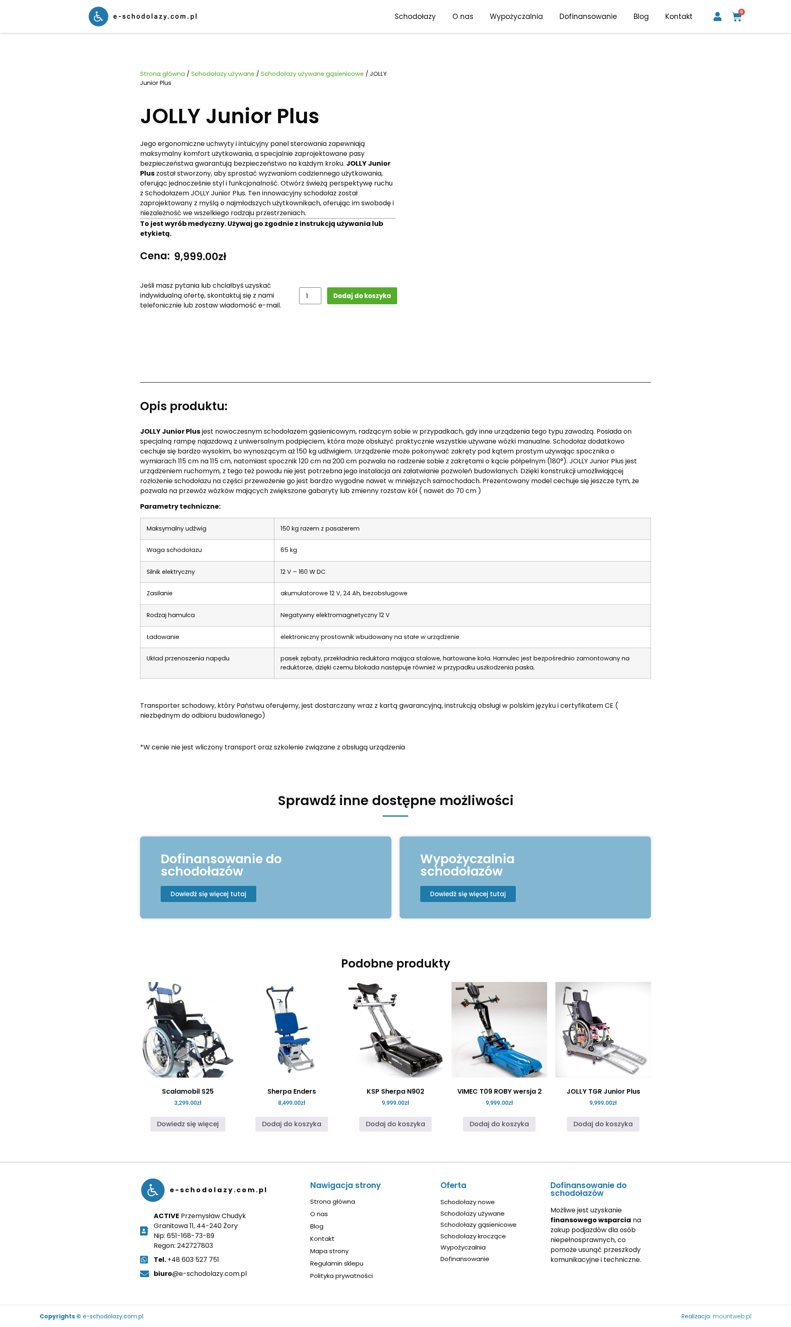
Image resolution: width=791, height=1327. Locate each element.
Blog (641, 16)
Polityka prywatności (341, 1276)
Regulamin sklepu (336, 1263)
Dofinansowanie (588, 16)
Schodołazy (415, 16)
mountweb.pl (732, 1316)
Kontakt (679, 16)
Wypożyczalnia (516, 16)
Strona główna (162, 74)
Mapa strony (329, 1251)
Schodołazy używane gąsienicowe (312, 74)
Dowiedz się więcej (188, 1124)
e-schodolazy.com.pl (155, 16)
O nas (462, 16)
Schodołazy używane (223, 74)
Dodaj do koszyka (362, 295)
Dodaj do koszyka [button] (291, 1124)
